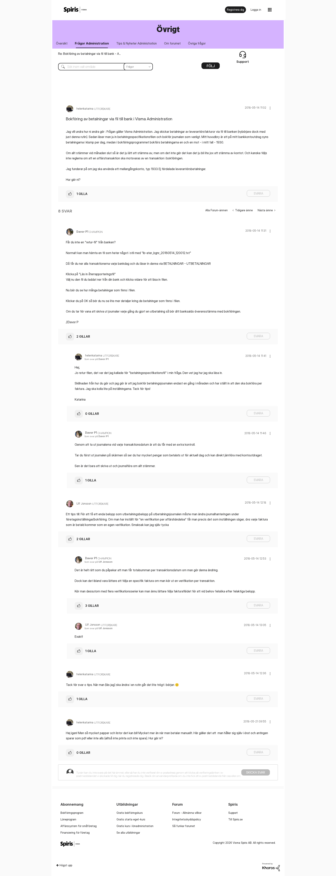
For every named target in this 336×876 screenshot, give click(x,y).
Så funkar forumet (183, 826)
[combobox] (102, 66)
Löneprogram (68, 819)
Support (233, 812)
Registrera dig (235, 9)
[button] (270, 108)
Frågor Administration (92, 43)
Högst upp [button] (66, 865)
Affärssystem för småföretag (78, 826)
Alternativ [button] (210, 67)
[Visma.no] (75, 10)
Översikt (61, 43)
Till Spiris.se (235, 819)
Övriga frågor (197, 43)
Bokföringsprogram (71, 812)
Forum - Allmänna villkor (186, 812)
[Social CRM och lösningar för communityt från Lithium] (271, 866)
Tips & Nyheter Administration (136, 43)
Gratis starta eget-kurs (130, 819)
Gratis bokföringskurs (129, 812)
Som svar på (96, 359)
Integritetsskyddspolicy (186, 819)
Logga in (256, 9)
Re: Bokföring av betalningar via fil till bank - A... (89, 54)
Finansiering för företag (75, 832)
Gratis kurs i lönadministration (134, 826)
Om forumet (172, 43)
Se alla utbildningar (128, 832)
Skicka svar (255, 772)
